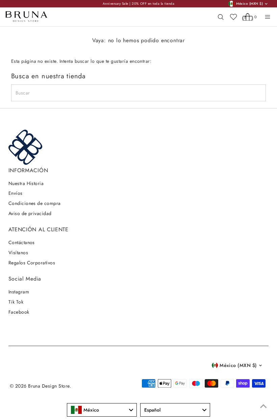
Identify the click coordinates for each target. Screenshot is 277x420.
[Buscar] (221, 17)
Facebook (18, 312)
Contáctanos (21, 242)
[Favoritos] (233, 17)
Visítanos (18, 252)
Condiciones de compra (34, 203)
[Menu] (267, 17)
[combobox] (102, 410)
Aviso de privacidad (30, 213)
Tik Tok (15, 301)
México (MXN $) (238, 365)
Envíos (15, 193)
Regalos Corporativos (31, 262)
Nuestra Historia (26, 183)
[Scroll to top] (263, 406)
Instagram (18, 291)
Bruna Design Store (49, 386)
